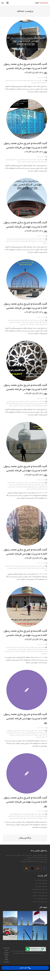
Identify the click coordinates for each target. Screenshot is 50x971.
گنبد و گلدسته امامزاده (22, 322)
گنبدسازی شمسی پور (36, 82)
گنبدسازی (14, 80)
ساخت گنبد (34, 80)
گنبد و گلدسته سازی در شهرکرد (29, 651)
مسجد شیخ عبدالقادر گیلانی (31, 241)
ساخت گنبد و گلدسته (11, 159)
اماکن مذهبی (41, 482)
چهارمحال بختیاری (14, 814)
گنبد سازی (37, 162)
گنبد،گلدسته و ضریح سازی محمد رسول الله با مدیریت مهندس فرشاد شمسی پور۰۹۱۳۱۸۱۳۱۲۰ (25, 68)
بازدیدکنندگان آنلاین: (41, 880)
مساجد (25, 80)
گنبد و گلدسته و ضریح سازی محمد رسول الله (21, 735)
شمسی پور (39, 403)
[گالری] (40, 918)
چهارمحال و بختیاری (33, 322)
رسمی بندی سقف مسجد (22, 482)
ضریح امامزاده (9, 731)
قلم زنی (45, 733)
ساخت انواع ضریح (32, 647)
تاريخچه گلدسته (33, 482)
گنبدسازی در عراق (23, 162)
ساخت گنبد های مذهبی (24, 159)
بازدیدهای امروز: (42, 883)
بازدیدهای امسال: (42, 895)
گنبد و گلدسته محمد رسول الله (29, 818)
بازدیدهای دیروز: (42, 886)
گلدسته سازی (15, 487)
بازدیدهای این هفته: (41, 889)
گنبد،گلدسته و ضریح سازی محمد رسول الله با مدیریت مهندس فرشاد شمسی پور (25, 718)
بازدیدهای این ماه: (42, 892)
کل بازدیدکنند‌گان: (42, 902)
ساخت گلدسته (41, 80)
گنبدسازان (20, 80)
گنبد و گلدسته (43, 568)
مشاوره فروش (23, 968)
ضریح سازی (33, 403)
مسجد (36, 733)
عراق (29, 80)
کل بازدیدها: (43, 898)
